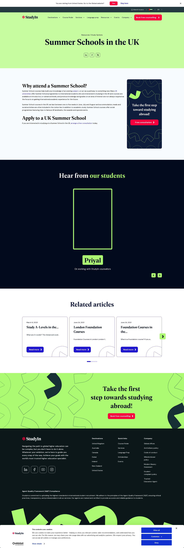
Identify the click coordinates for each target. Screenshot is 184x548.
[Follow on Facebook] (34, 469)
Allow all (156, 530)
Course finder (68, 17)
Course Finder (123, 443)
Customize (155, 536)
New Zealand (97, 466)
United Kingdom (98, 443)
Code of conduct (150, 452)
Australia (95, 448)
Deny (156, 543)
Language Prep (124, 452)
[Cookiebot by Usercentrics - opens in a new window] (18, 543)
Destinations (53, 17)
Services (79, 17)
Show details (37, 544)
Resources (105, 17)
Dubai (94, 457)
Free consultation (143, 122)
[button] (160, 275)
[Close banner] (176, 528)
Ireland (94, 461)
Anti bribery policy (151, 448)
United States (97, 470)
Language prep (93, 17)
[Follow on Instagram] (51, 469)
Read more (34, 349)
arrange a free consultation (81, 123)
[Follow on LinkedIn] (25, 469)
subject (76, 91)
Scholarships (123, 457)
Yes (113, 3)
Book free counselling (146, 17)
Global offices (149, 443)
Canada (95, 452)
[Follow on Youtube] (43, 469)
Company (125, 17)
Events (116, 17)
